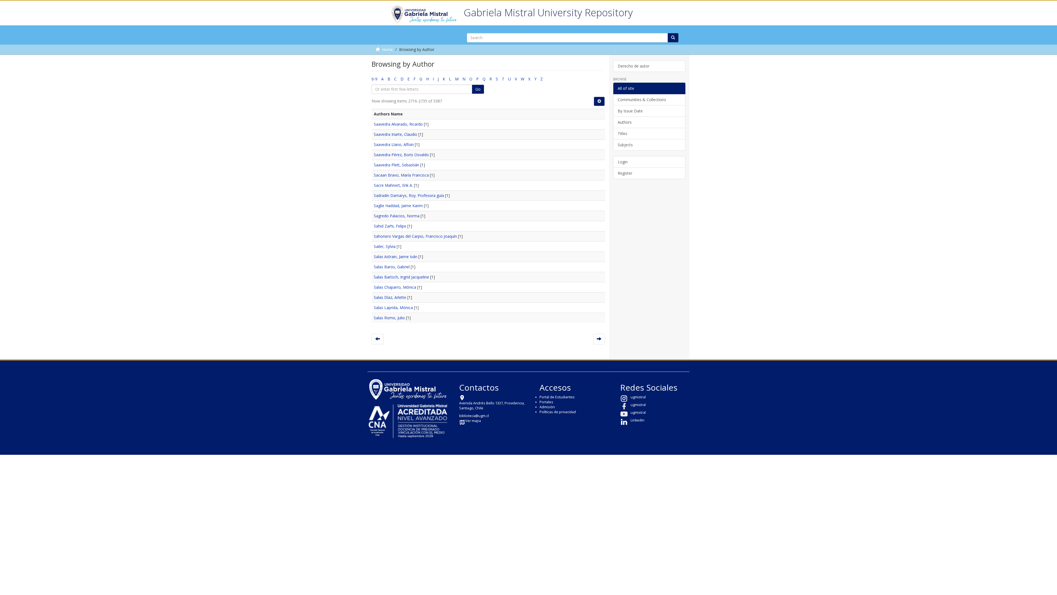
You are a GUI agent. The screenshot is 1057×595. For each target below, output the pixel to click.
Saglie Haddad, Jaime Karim (398, 205)
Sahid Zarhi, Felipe (390, 226)
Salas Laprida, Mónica (393, 307)
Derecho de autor (633, 66)
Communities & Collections (642, 99)
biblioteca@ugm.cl (474, 415)
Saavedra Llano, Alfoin (394, 144)
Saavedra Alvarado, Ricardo (398, 124)
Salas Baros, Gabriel (392, 266)
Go (478, 89)
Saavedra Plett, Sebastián (396, 164)
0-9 (374, 79)
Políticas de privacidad (558, 412)
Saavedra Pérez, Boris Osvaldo (401, 154)
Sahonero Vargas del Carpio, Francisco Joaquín (415, 236)
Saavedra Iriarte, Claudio (395, 134)
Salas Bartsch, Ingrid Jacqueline (401, 277)
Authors (625, 122)
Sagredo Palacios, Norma (396, 215)
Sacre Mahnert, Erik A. (393, 185)
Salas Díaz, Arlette (390, 297)
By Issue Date (630, 110)
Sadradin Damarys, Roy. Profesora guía (409, 195)
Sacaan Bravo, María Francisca (401, 175)
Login (623, 161)
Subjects (625, 144)
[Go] (673, 37)
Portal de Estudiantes (557, 397)
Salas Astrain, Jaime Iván (395, 256)
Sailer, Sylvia (385, 246)
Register (625, 173)
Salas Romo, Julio (389, 317)
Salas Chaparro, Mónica (395, 287)
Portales (546, 402)
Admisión (547, 407)
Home (387, 49)
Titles (622, 133)
